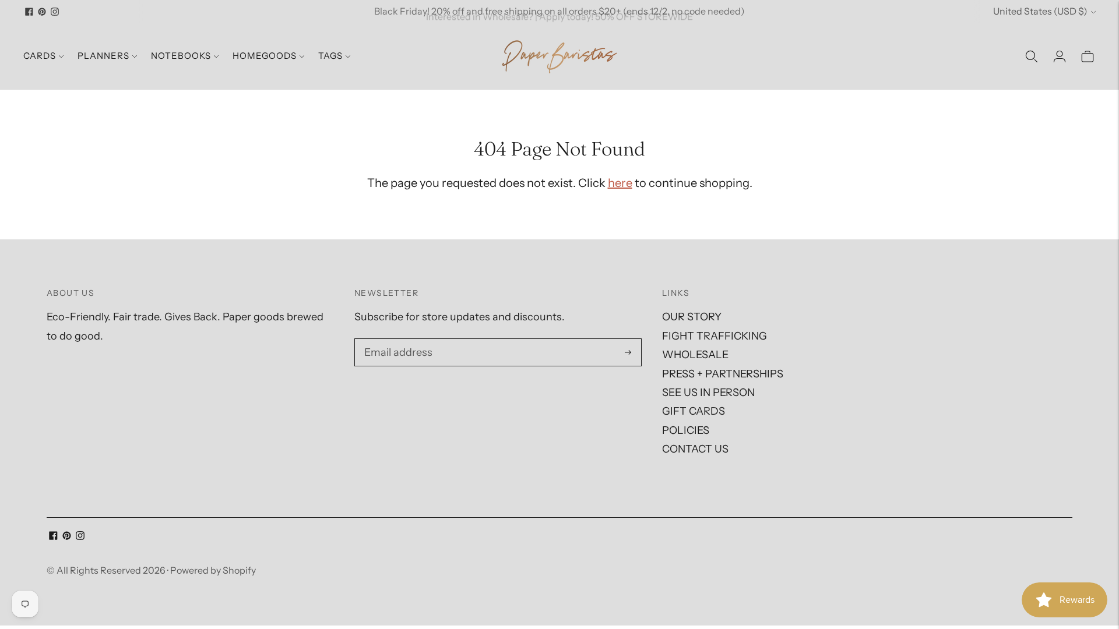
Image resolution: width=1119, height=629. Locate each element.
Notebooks (181, 55)
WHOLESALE (695, 354)
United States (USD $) (1040, 11)
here (620, 183)
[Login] (1059, 56)
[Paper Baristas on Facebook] (29, 12)
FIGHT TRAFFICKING (714, 336)
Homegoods (265, 55)
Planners (103, 55)
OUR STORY (692, 316)
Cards (39, 55)
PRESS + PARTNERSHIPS (722, 373)
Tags (330, 55)
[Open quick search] (1031, 56)
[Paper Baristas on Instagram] (55, 12)
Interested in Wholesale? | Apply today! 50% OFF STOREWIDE (559, 11)
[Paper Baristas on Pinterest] (42, 12)
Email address (396, 341)
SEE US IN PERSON (708, 392)
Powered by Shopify (213, 570)
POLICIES (685, 430)
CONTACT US (695, 449)
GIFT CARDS (693, 411)
